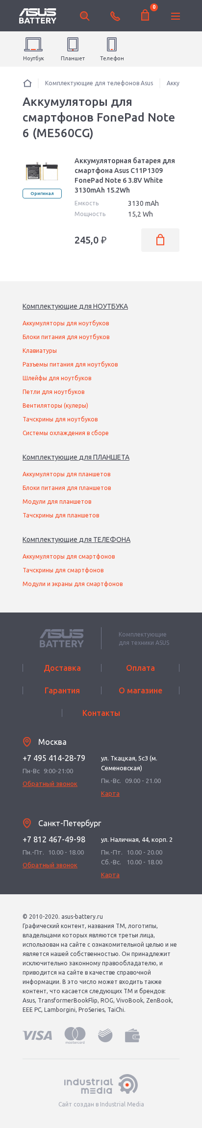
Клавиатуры (40, 350)
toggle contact (115, 16)
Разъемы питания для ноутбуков (70, 364)
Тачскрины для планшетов (61, 515)
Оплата (140, 668)
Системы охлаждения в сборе (66, 433)
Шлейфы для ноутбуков (57, 378)
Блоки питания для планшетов (67, 488)
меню (175, 16)
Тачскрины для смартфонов (63, 570)
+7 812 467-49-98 (54, 839)
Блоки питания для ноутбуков (66, 337)
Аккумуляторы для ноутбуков (66, 323)
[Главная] (27, 83)
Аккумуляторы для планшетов (66, 474)
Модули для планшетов (57, 501)
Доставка (62, 668)
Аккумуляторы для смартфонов (69, 556)
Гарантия (62, 690)
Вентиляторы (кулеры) (55, 405)
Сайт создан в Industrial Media (101, 1104)
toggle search (85, 16)
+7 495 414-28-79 (54, 758)
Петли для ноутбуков (53, 392)
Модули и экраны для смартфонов (73, 584)
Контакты (101, 713)
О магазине (140, 690)
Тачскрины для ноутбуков (60, 419)
